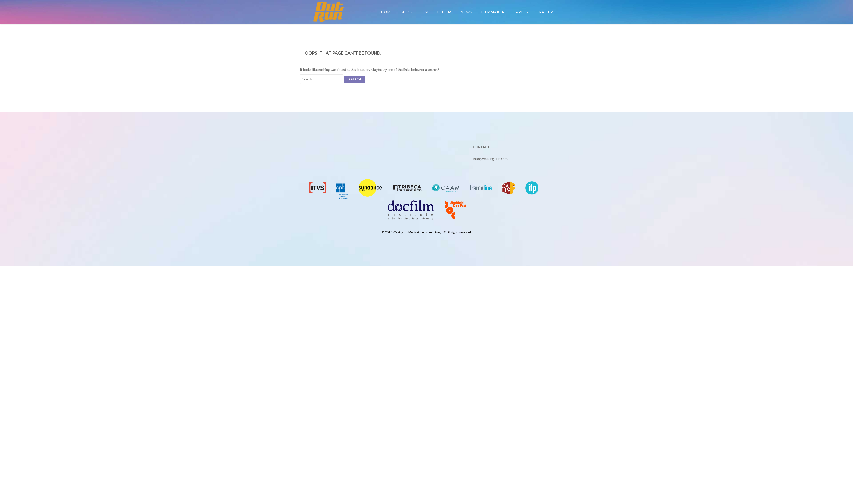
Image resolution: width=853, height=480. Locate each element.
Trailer (545, 12)
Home (387, 12)
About (409, 12)
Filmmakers (494, 12)
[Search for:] (321, 79)
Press (522, 12)
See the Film (438, 12)
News (466, 12)
